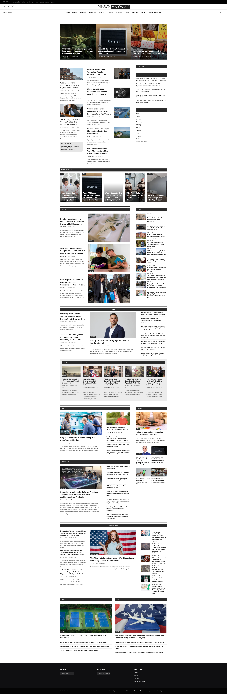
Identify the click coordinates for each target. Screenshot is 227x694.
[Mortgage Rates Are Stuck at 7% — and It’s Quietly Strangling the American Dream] (141, 227)
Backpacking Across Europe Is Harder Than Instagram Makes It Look (158, 480)
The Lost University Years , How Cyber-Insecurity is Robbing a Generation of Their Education (117, 516)
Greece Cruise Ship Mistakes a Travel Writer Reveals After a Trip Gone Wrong (98, 111)
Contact (143, 12)
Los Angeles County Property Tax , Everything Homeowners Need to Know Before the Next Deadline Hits (157, 294)
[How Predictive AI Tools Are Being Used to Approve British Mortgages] (141, 268)
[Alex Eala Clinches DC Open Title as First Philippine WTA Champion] (86, 618)
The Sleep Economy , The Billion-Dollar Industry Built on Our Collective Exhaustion (153, 313)
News (68, 12)
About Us (135, 12)
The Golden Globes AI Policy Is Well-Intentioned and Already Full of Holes (117, 479)
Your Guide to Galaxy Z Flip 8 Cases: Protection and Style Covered (79, 650)
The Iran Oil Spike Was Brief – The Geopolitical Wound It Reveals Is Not (70, 381)
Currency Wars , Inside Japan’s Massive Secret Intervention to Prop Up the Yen (71, 316)
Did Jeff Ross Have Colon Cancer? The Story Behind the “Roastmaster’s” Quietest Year (117, 430)
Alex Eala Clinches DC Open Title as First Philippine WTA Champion (83, 636)
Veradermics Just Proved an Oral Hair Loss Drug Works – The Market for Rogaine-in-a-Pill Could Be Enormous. (117, 438)
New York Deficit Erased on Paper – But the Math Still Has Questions (153, 348)
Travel (118, 599)
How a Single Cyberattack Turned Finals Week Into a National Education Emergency (117, 508)
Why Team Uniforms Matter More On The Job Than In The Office (135, 196)
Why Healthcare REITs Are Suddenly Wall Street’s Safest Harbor (77, 439)
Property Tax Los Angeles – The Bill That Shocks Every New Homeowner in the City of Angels (156, 285)
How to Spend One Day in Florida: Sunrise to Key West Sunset (98, 131)
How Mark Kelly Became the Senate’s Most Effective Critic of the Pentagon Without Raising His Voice (154, 382)
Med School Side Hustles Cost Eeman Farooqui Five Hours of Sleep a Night (70, 196)
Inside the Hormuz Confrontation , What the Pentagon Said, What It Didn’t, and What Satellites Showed (159, 549)
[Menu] (223, 12)
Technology (93, 12)
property (140, 209)
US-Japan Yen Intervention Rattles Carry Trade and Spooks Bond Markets (148, 52)
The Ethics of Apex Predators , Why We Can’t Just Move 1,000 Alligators (158, 570)
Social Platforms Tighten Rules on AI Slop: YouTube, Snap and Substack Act (143, 481)
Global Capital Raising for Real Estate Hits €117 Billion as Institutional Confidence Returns (156, 252)
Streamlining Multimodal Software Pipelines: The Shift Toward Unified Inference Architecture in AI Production (79, 494)
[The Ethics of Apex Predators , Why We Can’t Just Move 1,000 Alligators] (145, 568)
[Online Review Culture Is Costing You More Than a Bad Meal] (151, 421)
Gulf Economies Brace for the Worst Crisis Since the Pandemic (158, 579)
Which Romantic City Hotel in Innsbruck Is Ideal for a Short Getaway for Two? (113, 196)
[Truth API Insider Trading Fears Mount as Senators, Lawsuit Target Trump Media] (92, 187)
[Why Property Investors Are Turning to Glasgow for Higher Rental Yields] (141, 243)
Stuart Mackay (65, 56)
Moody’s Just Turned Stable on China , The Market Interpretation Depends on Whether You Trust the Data (73, 533)
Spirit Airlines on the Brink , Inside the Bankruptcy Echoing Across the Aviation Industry (139, 642)
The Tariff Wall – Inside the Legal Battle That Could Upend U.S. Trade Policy (133, 381)
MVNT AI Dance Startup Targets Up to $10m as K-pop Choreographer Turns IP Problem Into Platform (78, 51)
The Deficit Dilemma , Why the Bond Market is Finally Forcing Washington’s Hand (153, 342)
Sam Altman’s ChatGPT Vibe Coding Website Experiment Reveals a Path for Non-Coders (157, 459)
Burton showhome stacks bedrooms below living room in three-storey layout (156, 236)
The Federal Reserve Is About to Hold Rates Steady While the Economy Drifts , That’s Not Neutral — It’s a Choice (153, 327)
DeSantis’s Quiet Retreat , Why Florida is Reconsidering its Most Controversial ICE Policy (159, 560)
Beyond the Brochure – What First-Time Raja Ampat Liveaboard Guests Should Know (139, 652)
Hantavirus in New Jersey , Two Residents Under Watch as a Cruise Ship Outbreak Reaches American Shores (118, 452)
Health (126, 12)
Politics (110, 12)
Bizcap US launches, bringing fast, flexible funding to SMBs (109, 341)
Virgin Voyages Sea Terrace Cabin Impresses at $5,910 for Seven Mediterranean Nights (84, 646)
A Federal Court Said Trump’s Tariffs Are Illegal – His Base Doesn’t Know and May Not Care (112, 382)
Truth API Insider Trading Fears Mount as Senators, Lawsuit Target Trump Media (91, 196)
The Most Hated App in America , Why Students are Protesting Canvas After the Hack (112, 559)
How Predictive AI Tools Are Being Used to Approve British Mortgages (156, 269)
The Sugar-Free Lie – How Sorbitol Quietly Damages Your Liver (118, 445)
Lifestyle (119, 12)
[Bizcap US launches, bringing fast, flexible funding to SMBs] (113, 325)
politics (65, 362)
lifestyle (64, 209)
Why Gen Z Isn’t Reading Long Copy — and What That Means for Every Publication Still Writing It (72, 251)
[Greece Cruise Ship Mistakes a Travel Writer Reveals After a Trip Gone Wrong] (122, 112)
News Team (94, 346)
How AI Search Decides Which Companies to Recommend (118, 467)
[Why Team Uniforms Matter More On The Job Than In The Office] (135, 187)
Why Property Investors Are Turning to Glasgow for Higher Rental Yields (155, 244)
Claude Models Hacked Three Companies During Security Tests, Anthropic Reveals (83, 642)
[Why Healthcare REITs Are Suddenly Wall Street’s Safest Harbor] (81, 423)
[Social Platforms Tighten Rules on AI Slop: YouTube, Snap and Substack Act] (143, 472)
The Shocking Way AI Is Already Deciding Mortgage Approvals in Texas (156, 260)
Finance (74, 12)
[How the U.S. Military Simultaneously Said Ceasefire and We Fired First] (92, 371)
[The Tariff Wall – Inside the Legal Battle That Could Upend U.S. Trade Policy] (134, 371)
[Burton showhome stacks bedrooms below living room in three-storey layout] (141, 235)
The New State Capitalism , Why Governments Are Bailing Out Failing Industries (151, 320)
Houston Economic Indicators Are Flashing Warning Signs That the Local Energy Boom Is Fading (158, 590)
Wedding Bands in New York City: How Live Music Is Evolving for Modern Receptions (98, 151)
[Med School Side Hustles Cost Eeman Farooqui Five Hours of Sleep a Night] (70, 187)
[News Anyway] (113, 6)
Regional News (95, 554)
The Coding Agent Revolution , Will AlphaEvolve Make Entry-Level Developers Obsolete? (116, 485)
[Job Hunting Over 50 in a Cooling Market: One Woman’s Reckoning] (71, 110)
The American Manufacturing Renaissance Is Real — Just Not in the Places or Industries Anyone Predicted (159, 536)
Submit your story (155, 12)
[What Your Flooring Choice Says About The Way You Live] (157, 187)
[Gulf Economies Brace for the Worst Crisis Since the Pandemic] (145, 578)
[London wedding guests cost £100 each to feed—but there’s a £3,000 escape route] (109, 228)
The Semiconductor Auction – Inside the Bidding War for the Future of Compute (117, 473)
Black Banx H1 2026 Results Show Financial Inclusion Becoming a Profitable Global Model (97, 92)
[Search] (221, 12)
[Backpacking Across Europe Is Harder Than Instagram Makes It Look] (159, 472)
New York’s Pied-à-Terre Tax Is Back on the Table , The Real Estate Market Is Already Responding (155, 218)
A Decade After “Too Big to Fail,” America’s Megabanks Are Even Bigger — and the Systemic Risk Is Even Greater (71, 572)
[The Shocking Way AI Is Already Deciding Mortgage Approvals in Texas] (141, 260)
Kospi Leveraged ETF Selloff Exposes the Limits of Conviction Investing (70, 148)
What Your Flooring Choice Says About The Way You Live (156, 197)
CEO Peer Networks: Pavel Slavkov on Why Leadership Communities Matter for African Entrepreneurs (142, 460)
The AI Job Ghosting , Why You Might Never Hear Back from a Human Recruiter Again (117, 493)
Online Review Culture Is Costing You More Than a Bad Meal (149, 433)
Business (83, 12)
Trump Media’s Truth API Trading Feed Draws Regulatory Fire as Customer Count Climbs (34, 2)
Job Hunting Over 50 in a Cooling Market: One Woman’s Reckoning (70, 122)
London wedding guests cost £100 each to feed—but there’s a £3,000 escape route (72, 221)
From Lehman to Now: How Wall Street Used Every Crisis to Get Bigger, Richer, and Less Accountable (153, 335)
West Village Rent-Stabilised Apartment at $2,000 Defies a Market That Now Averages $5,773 (69, 85)
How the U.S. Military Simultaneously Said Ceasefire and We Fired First (90, 382)
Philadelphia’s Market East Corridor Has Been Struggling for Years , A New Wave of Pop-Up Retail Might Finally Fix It (72, 282)
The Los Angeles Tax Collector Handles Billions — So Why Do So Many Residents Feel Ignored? (156, 277)
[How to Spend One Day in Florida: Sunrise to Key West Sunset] (122, 132)
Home (136, 673)
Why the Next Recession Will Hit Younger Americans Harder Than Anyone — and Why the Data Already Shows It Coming (72, 553)
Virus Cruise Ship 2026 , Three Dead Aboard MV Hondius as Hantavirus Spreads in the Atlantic (139, 647)
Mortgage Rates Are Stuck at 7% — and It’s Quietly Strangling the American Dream (156, 227)
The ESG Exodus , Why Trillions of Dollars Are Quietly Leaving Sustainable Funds (152, 354)
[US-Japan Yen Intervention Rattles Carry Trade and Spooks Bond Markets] (149, 42)
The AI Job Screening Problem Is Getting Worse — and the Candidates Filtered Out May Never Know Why (118, 501)
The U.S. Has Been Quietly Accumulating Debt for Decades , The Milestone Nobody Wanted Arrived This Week (72, 337)
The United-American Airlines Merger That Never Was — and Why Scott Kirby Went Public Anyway (139, 636)
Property (102, 12)
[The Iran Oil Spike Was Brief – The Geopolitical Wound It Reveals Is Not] (71, 371)
